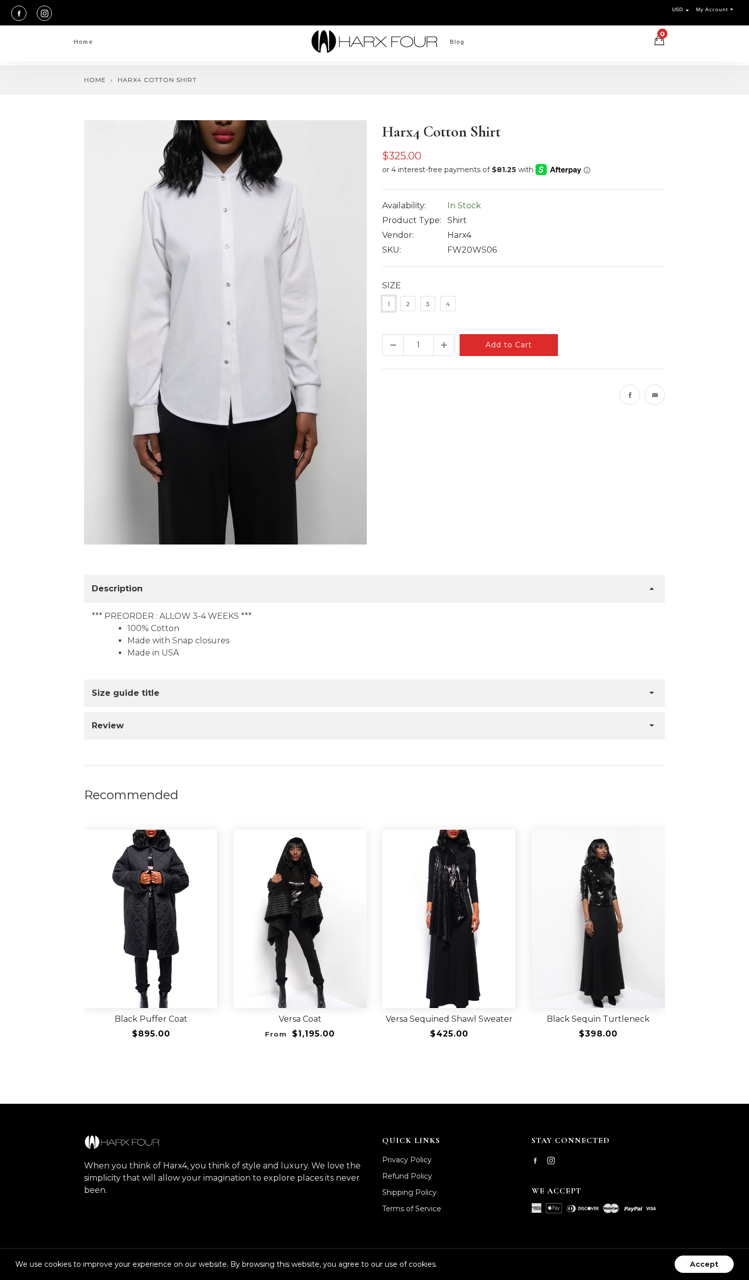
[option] (225, 332)
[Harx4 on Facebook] (18, 13)
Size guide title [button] (125, 693)
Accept (704, 1264)
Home (83, 42)
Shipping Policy (409, 1192)
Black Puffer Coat (151, 1019)
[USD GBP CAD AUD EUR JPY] (682, 9)
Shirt (457, 220)
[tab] (374, 589)
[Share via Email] (655, 395)
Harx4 (459, 235)
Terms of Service (411, 1208)
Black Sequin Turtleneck (598, 1019)
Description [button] (117, 588)
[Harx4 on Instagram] (44, 13)
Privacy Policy (407, 1159)
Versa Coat (300, 1019)
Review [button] (108, 725)
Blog (457, 42)
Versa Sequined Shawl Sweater (449, 1019)
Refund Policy (407, 1176)
